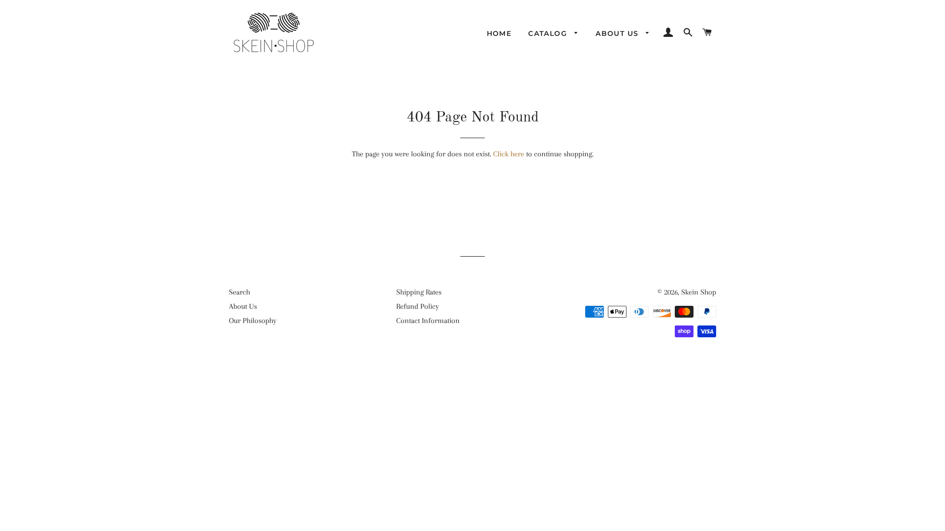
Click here (508, 153)
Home (499, 33)
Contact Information (428, 320)
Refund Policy (417, 306)
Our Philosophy (253, 320)
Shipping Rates (418, 292)
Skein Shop (698, 292)
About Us (618, 33)
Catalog (548, 33)
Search (239, 292)
